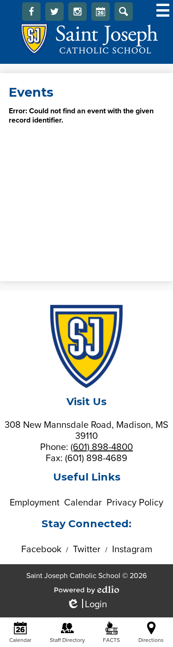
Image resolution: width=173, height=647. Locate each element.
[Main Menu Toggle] (163, 10)
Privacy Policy (135, 502)
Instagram (77, 11)
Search (123, 11)
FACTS (111, 640)
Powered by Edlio (86, 589)
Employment (35, 502)
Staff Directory (67, 640)
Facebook (31, 11)
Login (86, 604)
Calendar (100, 11)
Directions (151, 640)
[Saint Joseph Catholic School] (86, 39)
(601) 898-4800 (102, 447)
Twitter (54, 11)
